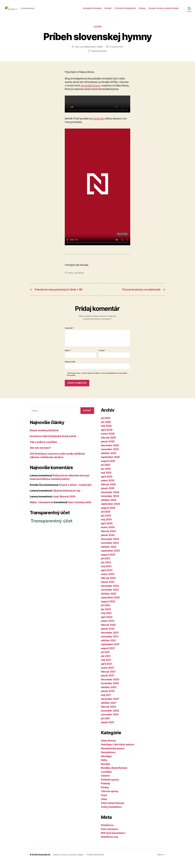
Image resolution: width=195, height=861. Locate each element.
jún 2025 (106, 468)
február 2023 (108, 578)
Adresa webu (70, 362)
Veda (104, 799)
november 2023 (110, 542)
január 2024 (108, 535)
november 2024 (110, 496)
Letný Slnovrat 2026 (63, 496)
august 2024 (108, 507)
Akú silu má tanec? (40, 447)
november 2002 (110, 710)
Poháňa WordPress (95, 854)
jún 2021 (106, 656)
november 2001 (110, 714)
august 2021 (108, 648)
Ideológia (106, 756)
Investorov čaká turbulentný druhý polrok (53, 436)
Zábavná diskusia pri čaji (66, 490)
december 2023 (110, 539)
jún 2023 (106, 562)
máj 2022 (106, 613)
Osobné (97, 27)
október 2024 (108, 500)
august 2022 (108, 601)
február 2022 (108, 624)
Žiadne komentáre (99, 51)
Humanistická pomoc (112, 748)
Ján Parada (79, 273)
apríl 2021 (106, 663)
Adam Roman (108, 740)
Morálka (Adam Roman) (114, 767)
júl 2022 (105, 605)
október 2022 (108, 593)
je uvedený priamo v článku (91, 47)
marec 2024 (107, 527)
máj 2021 (106, 659)
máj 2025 (106, 472)
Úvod (104, 795)
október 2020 (108, 687)
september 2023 (110, 550)
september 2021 (110, 644)
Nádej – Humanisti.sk (41, 502)
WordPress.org (109, 836)
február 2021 (108, 671)
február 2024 (108, 531)
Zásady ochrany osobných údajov (164, 8)
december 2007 (110, 699)
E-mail (102, 350)
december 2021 (110, 632)
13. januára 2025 (116, 47)
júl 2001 (105, 718)
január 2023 (107, 581)
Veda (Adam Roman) (112, 803)
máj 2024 (106, 519)
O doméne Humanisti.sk (125, 8)
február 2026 (108, 437)
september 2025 (110, 457)
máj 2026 (106, 425)
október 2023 (108, 546)
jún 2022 (106, 609)
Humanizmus (108, 752)
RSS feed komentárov (113, 833)
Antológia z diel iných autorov (117, 744)
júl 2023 (105, 558)
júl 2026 (105, 418)
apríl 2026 (106, 429)
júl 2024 (105, 511)
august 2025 (108, 461)
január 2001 (107, 722)
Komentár (69, 328)
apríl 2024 (106, 523)
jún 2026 (106, 422)
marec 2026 (107, 433)
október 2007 (108, 702)
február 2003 (108, 706)
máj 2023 (106, 566)
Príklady (105, 783)
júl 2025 (105, 464)
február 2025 (108, 484)
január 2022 (107, 628)
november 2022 (110, 589)
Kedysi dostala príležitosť (44, 430)
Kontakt (107, 8)
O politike (106, 771)
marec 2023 (107, 574)
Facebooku (99, 118)
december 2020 (110, 679)
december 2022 (110, 585)
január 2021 (107, 675)
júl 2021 (105, 652)
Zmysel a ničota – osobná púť (75, 484)
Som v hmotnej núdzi (79, 502)
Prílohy (105, 787)
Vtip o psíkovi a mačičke (43, 442)
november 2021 (110, 636)
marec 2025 (107, 480)
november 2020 (110, 683)
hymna (70, 273)
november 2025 (110, 449)
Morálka (105, 764)
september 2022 (110, 597)
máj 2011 (106, 695)
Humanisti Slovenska (92, 8)
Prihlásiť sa (107, 825)
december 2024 (110, 492)
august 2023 (108, 554)
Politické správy (110, 779)
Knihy (104, 760)
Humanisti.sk (44, 854)
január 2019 (107, 691)
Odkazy (142, 8)
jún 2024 (106, 515)
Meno (68, 350)
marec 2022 (107, 620)
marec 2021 (107, 667)
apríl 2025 (106, 476)
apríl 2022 (106, 617)
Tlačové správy (109, 791)
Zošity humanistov (111, 806)
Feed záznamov (109, 829)
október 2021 (108, 640)
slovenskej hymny (91, 85)
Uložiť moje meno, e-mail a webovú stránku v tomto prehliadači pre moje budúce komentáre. (97, 374)
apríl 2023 (106, 570)
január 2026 (108, 441)
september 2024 (110, 503)
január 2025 (107, 488)
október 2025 (108, 453)
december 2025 (110, 445)
